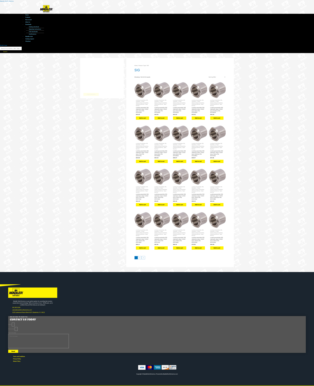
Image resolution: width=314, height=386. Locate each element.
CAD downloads (33, 31)
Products (27, 17)
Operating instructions (35, 29)
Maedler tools (29, 36)
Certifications (32, 34)
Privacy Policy (17, 359)
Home (27, 15)
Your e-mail (11, 329)
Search (5, 51)
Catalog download (34, 27)
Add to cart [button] (142, 118)
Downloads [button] (28, 24)
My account (28, 19)
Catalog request (29, 39)
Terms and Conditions (19, 356)
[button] (145, 24)
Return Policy (16, 361)
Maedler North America (6, 1)
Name (10, 324)
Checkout (28, 41)
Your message (12, 332)
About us (27, 22)
